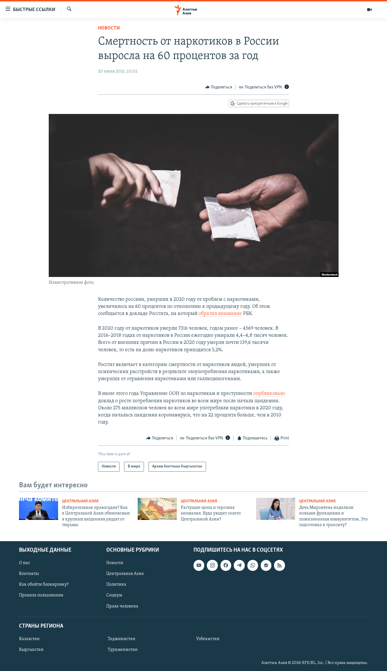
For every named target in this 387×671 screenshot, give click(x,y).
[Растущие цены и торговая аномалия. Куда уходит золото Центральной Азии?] (157, 509)
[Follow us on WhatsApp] (252, 565)
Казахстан (29, 638)
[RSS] (279, 565)
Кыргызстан (31, 649)
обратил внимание (220, 313)
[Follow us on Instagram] (212, 565)
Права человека (122, 606)
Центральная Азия (80, 501)
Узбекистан (208, 638)
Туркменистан (123, 649)
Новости (109, 28)
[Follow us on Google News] (266, 565)
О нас (24, 563)
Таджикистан (121, 638)
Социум (114, 595)
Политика (116, 584)
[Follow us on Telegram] (239, 565)
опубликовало (269, 393)
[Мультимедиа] (369, 10)
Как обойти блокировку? (44, 584)
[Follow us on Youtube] (199, 565)
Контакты (29, 573)
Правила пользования (41, 595)
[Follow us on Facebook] (225, 565)
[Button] (218, 87)
